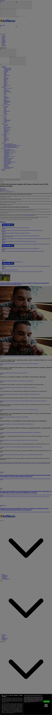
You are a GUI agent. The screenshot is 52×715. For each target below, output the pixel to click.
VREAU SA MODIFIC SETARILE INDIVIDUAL (46, 705)
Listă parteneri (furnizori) (27, 702)
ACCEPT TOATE (46, 701)
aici (20, 708)
